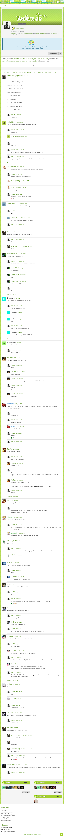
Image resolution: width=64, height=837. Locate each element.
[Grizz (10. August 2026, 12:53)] (36, 801)
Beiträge (13, 33)
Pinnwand (7, 72)
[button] (62, 2)
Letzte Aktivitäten (19, 72)
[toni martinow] (16, 788)
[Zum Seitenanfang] (61, 834)
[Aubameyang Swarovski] (19, 788)
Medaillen (54, 33)
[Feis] (22, 788)
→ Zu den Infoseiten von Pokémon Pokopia (32, 48)
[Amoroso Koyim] (36, 788)
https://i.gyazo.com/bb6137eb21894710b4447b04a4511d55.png (30, 58)
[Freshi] (10, 788)
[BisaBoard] (3, 2)
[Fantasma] (4, 788)
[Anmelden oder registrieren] (57, 2)
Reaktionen (31, 72)
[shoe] (54, 788)
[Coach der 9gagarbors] (7, 788)
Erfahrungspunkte (41, 33)
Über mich (52, 72)
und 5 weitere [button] (20, 28)
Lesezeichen (42, 72)
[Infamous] (13, 788)
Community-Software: (32, 834)
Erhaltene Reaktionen (27, 33)
